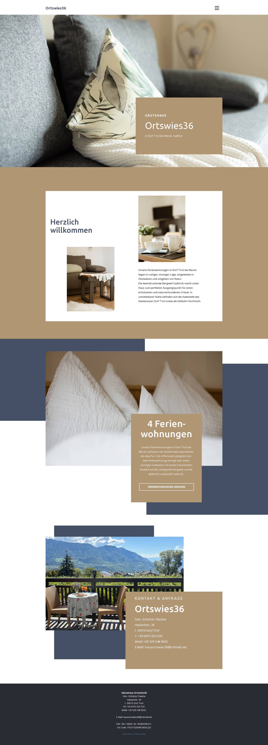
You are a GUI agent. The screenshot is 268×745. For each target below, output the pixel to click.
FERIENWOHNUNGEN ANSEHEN (166, 487)
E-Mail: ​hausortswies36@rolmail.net (134, 717)
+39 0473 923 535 (150, 636)
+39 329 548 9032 (155, 641)
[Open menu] (217, 8)
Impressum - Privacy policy (134, 734)
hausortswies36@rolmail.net (166, 647)
